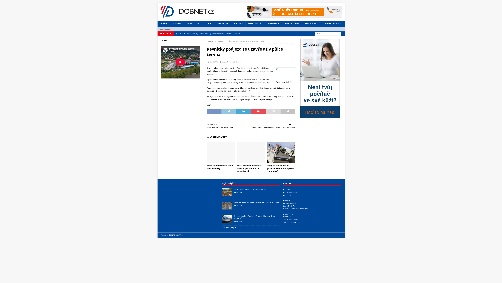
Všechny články (228, 227)
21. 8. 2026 (239, 221)
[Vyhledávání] (328, 33)
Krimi (189, 23)
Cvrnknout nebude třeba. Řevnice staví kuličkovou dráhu (257, 203)
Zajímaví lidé (272, 23)
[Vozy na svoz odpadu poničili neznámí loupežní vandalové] (281, 152)
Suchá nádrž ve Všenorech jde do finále (250, 189)
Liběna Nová (226, 62)
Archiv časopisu (333, 23)
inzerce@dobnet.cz (291, 203)
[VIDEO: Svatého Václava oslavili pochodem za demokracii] (251, 152)
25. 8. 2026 (239, 192)
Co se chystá (254, 23)
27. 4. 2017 (214, 62)
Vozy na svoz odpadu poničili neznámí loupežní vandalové (280, 168)
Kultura (177, 23)
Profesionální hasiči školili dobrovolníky (220, 167)
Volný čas (223, 23)
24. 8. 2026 (239, 206)
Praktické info (292, 23)
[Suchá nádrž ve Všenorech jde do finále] (227, 192)
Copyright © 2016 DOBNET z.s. (172, 235)
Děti (199, 23)
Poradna (238, 23)
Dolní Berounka (166, 29)
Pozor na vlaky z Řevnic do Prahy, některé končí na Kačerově (254, 217)
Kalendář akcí (312, 23)
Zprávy (163, 23)
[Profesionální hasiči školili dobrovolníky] (221, 152)
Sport (210, 23)
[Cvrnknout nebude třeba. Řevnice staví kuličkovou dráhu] (227, 205)
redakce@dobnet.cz (291, 192)
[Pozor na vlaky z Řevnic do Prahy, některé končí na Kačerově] (227, 219)
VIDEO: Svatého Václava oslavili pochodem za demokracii (249, 168)
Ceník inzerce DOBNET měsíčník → (296, 209)
